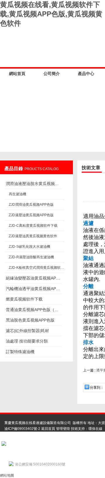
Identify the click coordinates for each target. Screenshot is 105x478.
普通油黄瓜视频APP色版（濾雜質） (33, 309)
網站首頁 (17, 73)
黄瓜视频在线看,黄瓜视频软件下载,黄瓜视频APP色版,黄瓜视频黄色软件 (51, 14)
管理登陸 (63, 429)
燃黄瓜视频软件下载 (24, 299)
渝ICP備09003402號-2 (22, 429)
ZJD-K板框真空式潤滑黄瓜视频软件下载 (36, 268)
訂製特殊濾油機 (20, 351)
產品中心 (86, 73)
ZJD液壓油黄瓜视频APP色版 (31, 215)
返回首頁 (48, 429)
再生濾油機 (17, 194)
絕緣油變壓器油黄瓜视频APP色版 (33, 278)
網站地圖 (7, 475)
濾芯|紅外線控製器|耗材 (27, 330)
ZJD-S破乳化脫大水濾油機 (29, 247)
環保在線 (95, 429)
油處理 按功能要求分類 (27, 341)
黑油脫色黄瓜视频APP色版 (30, 320)
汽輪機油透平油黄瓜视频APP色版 (33, 288)
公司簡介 (51, 73)
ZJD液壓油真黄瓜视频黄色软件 (33, 236)
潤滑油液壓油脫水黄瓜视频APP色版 (33, 183)
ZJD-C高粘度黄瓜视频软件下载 (33, 226)
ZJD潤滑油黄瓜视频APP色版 (31, 205)
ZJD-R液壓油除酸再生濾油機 (31, 257)
